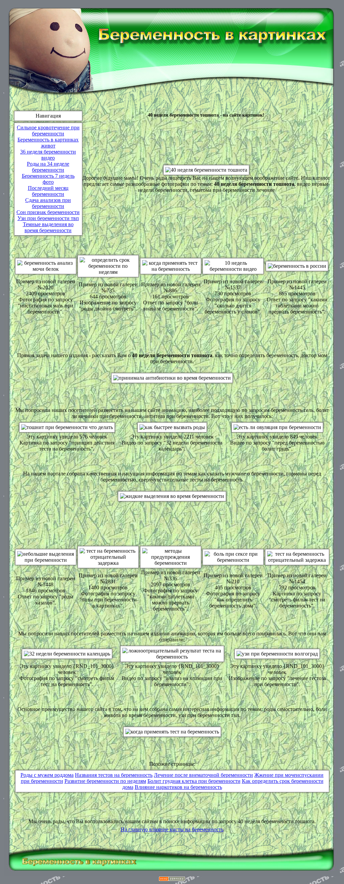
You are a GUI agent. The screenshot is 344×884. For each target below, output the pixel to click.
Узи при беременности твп (48, 218)
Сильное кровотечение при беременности (48, 130)
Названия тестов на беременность (114, 775)
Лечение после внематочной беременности (203, 775)
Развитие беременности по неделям (105, 781)
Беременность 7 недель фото (48, 179)
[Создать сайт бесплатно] (172, 879)
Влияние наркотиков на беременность (178, 787)
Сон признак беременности (48, 212)
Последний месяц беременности (48, 191)
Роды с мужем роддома (47, 775)
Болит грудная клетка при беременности (194, 781)
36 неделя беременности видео (48, 155)
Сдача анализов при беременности (48, 203)
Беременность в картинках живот (48, 143)
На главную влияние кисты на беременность (172, 829)
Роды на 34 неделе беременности (48, 167)
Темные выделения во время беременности (48, 227)
